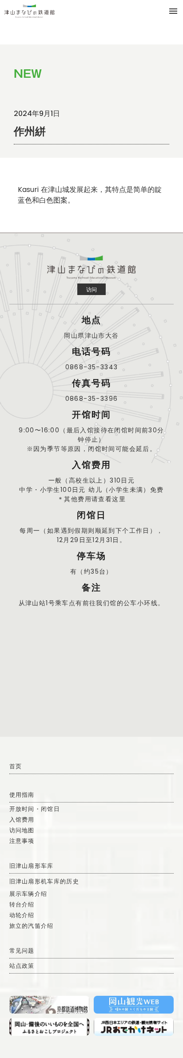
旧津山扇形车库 (31, 866)
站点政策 (22, 966)
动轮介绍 (22, 915)
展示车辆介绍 (28, 894)
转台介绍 (22, 904)
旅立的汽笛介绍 (31, 926)
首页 (15, 766)
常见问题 (22, 950)
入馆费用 (22, 819)
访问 (91, 289)
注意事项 (22, 841)
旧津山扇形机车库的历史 (44, 881)
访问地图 (22, 830)
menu (173, 11)
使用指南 (22, 795)
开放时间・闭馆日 (34, 809)
